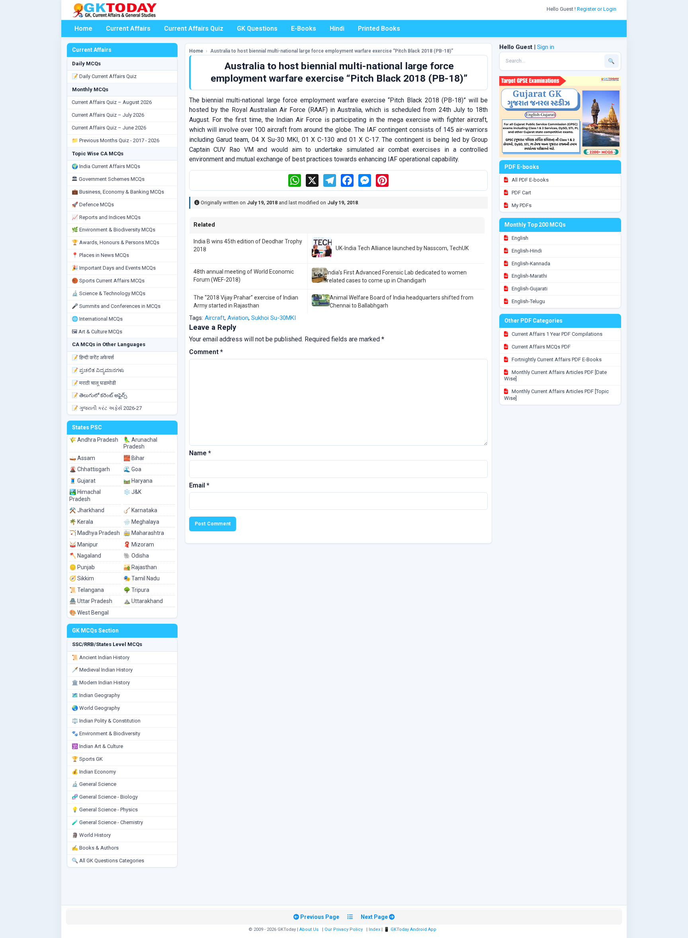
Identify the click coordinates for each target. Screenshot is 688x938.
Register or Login (597, 9)
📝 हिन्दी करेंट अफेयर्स (93, 357)
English (519, 238)
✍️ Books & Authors (95, 848)
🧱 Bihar (134, 458)
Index (374, 929)
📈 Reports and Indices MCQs (106, 217)
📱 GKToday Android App (411, 929)
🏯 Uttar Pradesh (90, 601)
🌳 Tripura (136, 590)
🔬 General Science (94, 784)
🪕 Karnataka (140, 510)
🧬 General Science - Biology (105, 797)
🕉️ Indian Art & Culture (97, 746)
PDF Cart (520, 193)
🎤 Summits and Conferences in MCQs (116, 306)
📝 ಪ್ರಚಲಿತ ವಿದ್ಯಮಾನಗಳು (98, 370)
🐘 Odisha (136, 555)
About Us (309, 929)
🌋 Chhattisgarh (89, 469)
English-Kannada (530, 263)
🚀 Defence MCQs (93, 205)
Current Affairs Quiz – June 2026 (109, 128)
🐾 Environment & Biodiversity (106, 733)
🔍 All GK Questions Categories (108, 861)
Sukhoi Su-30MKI (273, 317)
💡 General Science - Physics (105, 810)
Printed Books (379, 28)
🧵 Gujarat (82, 481)
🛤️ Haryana (137, 481)
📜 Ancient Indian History (100, 657)
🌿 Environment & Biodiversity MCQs (113, 230)
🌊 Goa (132, 469)
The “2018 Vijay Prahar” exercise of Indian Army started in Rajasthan (246, 301)
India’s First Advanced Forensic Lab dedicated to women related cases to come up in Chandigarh (397, 276)
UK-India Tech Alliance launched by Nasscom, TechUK (402, 248)
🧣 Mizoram (138, 544)
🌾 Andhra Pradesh (93, 440)
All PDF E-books (529, 180)
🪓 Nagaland (85, 555)
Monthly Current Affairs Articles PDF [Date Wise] (555, 375)
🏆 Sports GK (87, 759)
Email (199, 485)
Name (200, 453)
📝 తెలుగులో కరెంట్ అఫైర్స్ (99, 395)
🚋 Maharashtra (143, 533)
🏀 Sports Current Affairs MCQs (108, 281)
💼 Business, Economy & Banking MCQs (118, 192)
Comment (206, 352)
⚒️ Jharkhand (86, 510)
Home (83, 28)
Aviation (237, 317)
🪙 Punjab (82, 567)
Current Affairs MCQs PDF (540, 347)
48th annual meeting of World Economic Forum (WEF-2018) (244, 275)
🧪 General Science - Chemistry (107, 822)
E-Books (303, 28)
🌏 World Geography (96, 708)
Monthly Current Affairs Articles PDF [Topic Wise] (556, 394)
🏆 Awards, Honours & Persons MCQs (115, 242)
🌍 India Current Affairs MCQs (106, 166)
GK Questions (257, 28)
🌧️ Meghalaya (141, 522)
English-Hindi (526, 251)
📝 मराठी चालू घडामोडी (94, 383)
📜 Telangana (86, 590)
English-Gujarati (528, 289)
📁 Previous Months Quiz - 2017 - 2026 (115, 140)
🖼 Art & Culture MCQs (97, 332)
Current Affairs (128, 28)
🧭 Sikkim (81, 578)
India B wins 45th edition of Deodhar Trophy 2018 (248, 245)
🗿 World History (91, 835)
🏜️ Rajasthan (140, 567)
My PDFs (521, 205)
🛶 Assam (82, 458)
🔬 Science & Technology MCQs (108, 293)
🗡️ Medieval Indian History (102, 670)
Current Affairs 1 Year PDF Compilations (556, 334)
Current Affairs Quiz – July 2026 (108, 115)
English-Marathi (528, 276)
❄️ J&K (132, 492)
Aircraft (215, 317)
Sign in (545, 47)
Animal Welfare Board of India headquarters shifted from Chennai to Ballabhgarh (401, 301)
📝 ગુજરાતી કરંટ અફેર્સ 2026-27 (107, 408)
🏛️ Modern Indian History (101, 682)
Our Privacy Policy (343, 929)
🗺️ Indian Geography (96, 695)
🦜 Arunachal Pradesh (140, 443)
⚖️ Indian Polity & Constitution (106, 721)
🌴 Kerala (81, 522)
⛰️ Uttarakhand (143, 601)
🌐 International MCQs (97, 319)
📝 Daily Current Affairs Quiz (104, 76)
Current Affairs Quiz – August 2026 (112, 102)
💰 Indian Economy (94, 772)
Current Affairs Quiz (193, 28)
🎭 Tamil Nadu (141, 578)
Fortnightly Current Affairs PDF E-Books (556, 359)
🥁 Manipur (83, 544)
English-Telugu (527, 301)
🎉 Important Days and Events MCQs (114, 268)
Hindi (337, 28)
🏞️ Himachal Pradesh (85, 495)
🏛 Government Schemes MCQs (108, 179)
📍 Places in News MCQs (100, 255)
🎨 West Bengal (89, 612)
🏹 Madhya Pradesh (94, 533)
